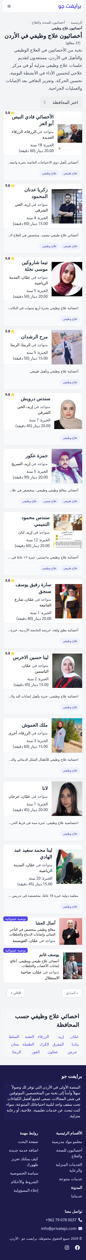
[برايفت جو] (69, 6)
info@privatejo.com (58, 1228)
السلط (14, 1036)
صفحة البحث (28, 1141)
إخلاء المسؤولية (26, 1190)
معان (15, 1044)
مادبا (75, 1044)
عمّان (74, 1036)
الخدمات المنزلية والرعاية (69, 1167)
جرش (72, 1051)
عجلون (53, 1051)
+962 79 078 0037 (61, 1220)
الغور (36, 1051)
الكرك (44, 1044)
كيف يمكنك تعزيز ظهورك (24, 1161)
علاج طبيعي (70, 173)
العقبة (29, 1036)
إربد (61, 1036)
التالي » (16, 992)
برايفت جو (72, 1076)
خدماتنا (76, 1196)
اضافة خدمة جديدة (23, 1150)
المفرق (58, 1044)
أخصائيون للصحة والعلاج (69, 1153)
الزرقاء (43, 1036)
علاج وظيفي (49, 173)
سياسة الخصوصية (24, 1173)
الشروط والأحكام (24, 1181)
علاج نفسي (50, 501)
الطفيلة (28, 1044)
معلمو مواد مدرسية (67, 1141)
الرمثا (16, 1051)
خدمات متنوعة (70, 1178)
